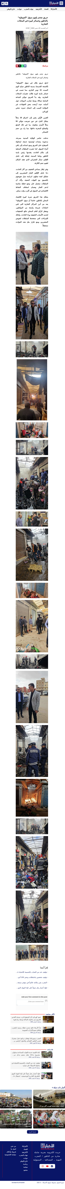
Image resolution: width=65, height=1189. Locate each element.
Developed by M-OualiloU (18, 1182)
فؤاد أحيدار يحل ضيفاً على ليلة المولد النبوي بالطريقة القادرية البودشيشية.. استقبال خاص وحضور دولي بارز (26, 1076)
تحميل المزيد (32, 1132)
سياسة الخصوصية (10, 1154)
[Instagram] (43, 1166)
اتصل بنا (13, 1149)
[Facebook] (52, 1166)
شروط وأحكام (11, 1152)
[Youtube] (47, 1166)
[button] (25, 66)
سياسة (25, 1167)
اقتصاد (46, 9)
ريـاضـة (25, 1164)
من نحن (13, 1146)
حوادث (19, 9)
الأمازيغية (39, 9)
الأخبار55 (54, 9)
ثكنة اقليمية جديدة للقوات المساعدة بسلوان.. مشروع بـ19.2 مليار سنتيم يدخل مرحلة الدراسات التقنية (26, 1055)
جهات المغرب (28, 9)
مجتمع (26, 1170)
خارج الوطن (11, 9)
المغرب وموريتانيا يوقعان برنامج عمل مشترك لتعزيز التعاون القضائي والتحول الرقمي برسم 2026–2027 (26, 1041)
